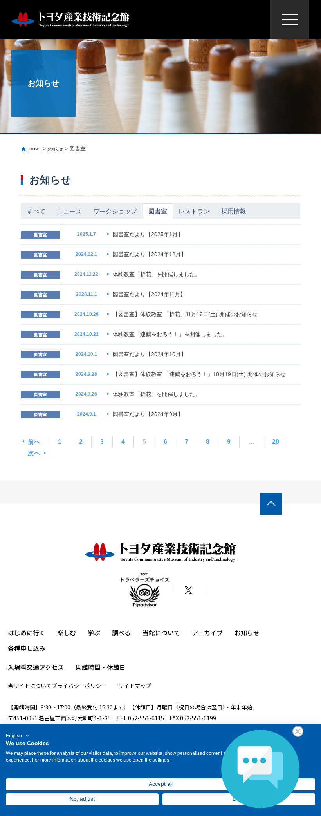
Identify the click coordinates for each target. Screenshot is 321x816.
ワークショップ (115, 211)
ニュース (69, 211)
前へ (34, 441)
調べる (121, 632)
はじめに (20, 632)
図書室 (157, 211)
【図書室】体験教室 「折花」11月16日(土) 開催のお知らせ (185, 314)
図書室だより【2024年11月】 (149, 294)
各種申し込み (26, 648)
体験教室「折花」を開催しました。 (156, 274)
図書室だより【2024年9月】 (148, 414)
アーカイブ (207, 632)
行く (39, 632)
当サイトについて (30, 685)
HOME (35, 149)
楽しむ (66, 632)
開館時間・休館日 (101, 667)
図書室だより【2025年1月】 (148, 234)
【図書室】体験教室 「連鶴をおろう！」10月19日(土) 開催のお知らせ (199, 374)
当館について (161, 632)
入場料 (17, 667)
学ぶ (94, 632)
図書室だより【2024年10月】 (149, 354)
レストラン (194, 211)
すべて (36, 211)
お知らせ (55, 149)
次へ (34, 453)
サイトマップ (134, 685)
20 (275, 441)
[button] (18, 735)
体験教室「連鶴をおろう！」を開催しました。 (170, 334)
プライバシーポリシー (79, 685)
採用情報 (233, 211)
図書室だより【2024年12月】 (149, 254)
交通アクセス (45, 667)
